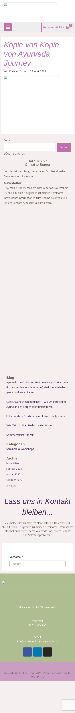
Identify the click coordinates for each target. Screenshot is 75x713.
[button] (37, 667)
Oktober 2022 (14, 480)
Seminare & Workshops (20, 449)
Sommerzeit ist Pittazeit (19, 435)
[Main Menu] (8, 27)
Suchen (8, 140)
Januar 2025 (13, 474)
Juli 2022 (11, 485)
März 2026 (12, 463)
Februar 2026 (14, 468)
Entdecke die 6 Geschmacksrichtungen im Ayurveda (36, 416)
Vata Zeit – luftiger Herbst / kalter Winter (29, 425)
